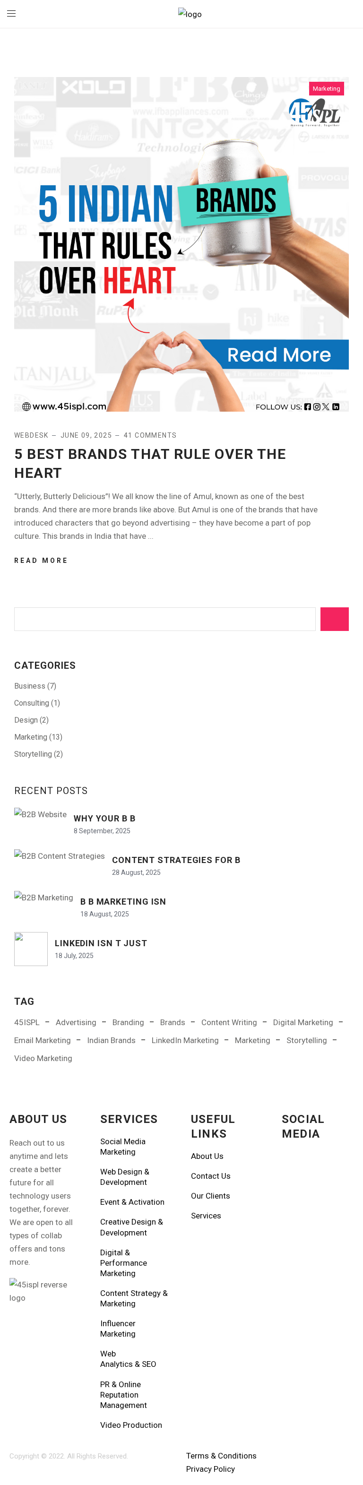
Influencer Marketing (118, 1328)
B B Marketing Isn (123, 902)
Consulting (31, 703)
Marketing (326, 88)
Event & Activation (132, 1202)
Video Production (131, 1425)
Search (334, 619)
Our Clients (210, 1195)
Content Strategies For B (176, 860)
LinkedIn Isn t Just (101, 943)
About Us (207, 1156)
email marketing (42, 1040)
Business (29, 686)
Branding (128, 1022)
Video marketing (43, 1058)
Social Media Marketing (123, 1147)
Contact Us (211, 1176)
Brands (172, 1022)
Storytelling (33, 754)
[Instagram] (319, 1162)
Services (206, 1215)
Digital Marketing (303, 1022)
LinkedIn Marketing (185, 1040)
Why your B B (105, 818)
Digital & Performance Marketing (123, 1263)
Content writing (229, 1022)
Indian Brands (111, 1040)
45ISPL (27, 1022)
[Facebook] (293, 1162)
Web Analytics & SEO (128, 1359)
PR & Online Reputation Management (123, 1395)
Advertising (76, 1022)
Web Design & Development (124, 1177)
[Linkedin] (293, 1190)
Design (26, 720)
